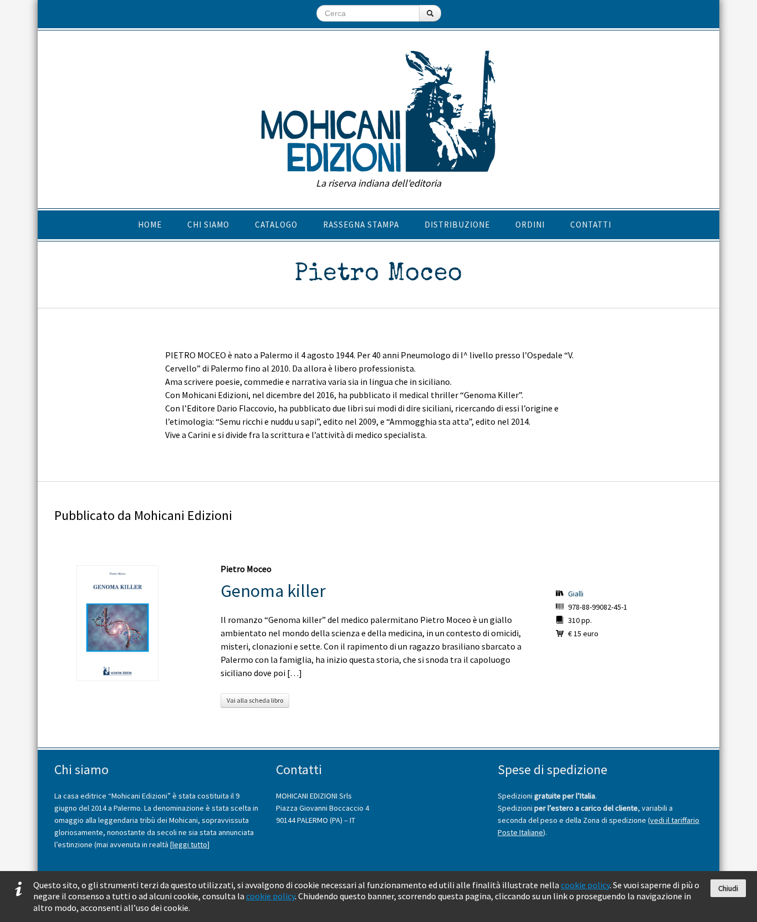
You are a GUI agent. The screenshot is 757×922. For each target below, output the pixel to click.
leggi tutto (189, 844)
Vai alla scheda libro (255, 700)
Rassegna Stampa (361, 224)
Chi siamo (208, 224)
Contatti (590, 224)
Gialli (576, 594)
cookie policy (585, 884)
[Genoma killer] (117, 623)
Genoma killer (273, 591)
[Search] (430, 13)
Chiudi (728, 888)
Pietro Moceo (246, 568)
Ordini (530, 224)
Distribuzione (457, 224)
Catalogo (276, 224)
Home (150, 224)
